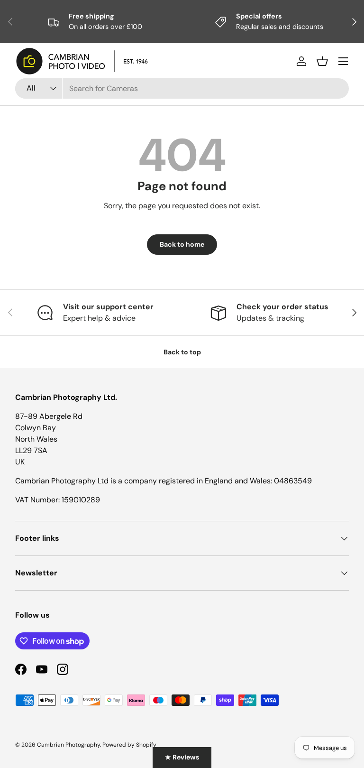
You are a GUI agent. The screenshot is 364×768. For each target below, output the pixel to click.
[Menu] (343, 61)
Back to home (182, 244)
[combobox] (182, 88)
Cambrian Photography (68, 745)
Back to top (182, 352)
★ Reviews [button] (182, 757)
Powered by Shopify (129, 745)
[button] (322, 61)
